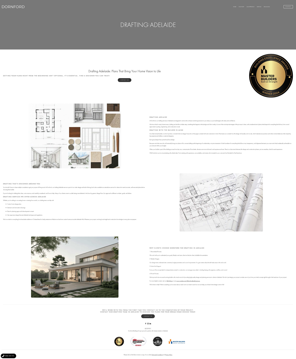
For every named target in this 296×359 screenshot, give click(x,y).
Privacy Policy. (168, 355)
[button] (145, 323)
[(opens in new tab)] (138, 341)
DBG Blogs (267, 6)
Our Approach (250, 6)
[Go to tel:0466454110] (8, 356)
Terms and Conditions (157, 355)
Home (234, 6)
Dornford (153, 121)
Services (259, 6)
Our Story (241, 6)
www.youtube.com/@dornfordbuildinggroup (188, 281)
